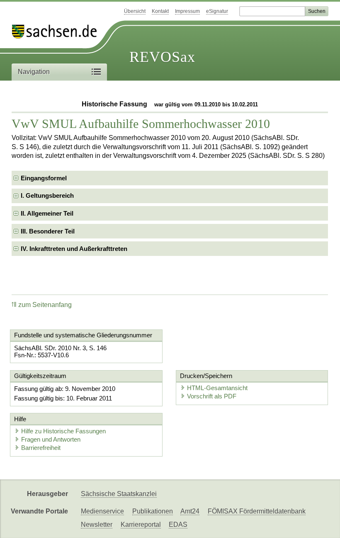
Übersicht (135, 11)
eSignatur (217, 11)
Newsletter (96, 524)
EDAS (178, 524)
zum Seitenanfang (45, 304)
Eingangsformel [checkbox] (44, 178)
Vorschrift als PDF (211, 396)
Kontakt (160, 11)
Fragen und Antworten (50, 439)
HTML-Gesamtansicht (217, 387)
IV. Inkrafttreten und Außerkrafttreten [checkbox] (74, 248)
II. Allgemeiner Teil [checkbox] (47, 213)
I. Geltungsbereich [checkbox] (47, 195)
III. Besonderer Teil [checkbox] (48, 231)
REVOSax (162, 57)
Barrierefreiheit (41, 447)
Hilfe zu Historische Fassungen (63, 431)
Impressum (187, 11)
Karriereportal (141, 524)
